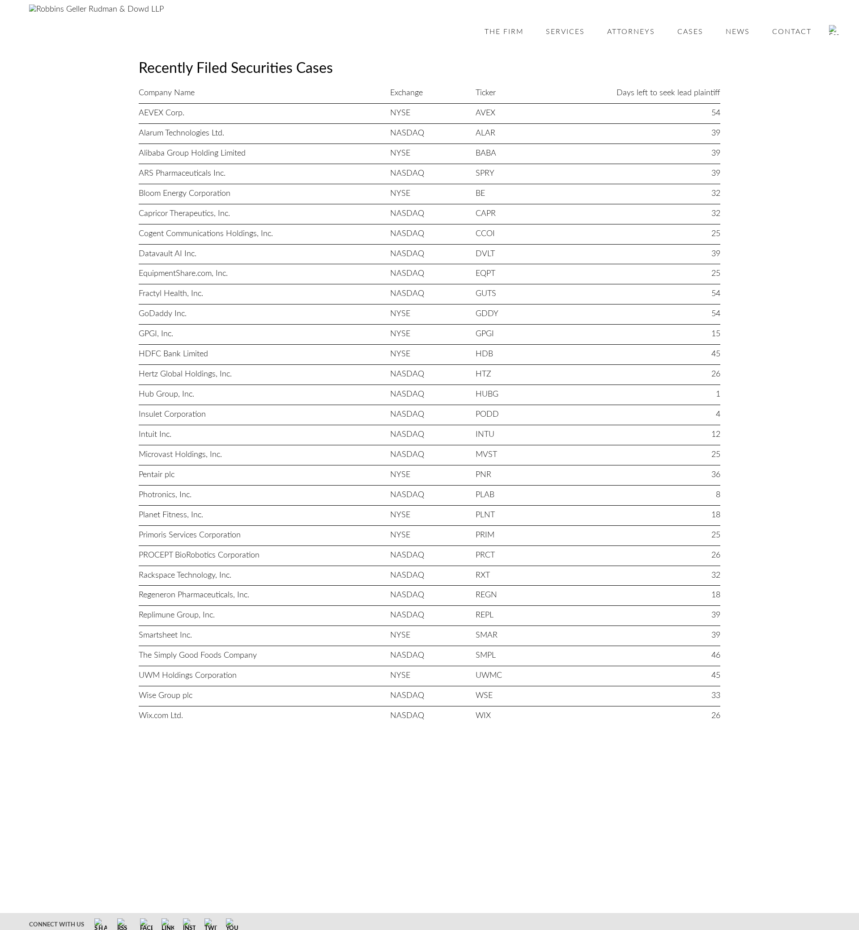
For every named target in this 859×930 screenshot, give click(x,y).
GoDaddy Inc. (163, 314)
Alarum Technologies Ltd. (181, 133)
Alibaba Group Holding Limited (192, 153)
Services (565, 31)
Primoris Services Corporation (190, 535)
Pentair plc (156, 475)
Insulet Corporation (172, 414)
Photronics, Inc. (165, 495)
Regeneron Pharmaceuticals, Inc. (194, 595)
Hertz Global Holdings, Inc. (185, 374)
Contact (792, 31)
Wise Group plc (165, 696)
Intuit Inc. (155, 435)
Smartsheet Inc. (165, 635)
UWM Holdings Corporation (188, 676)
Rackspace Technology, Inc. (185, 575)
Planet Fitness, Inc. (171, 515)
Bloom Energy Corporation (184, 194)
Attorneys (631, 31)
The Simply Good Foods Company (198, 655)
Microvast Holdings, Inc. (180, 455)
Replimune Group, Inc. (177, 615)
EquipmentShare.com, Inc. (183, 274)
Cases (690, 31)
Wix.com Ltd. (161, 716)
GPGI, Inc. (156, 334)
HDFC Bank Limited (173, 354)
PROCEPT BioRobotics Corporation (199, 555)
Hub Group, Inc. (166, 394)
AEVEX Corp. (161, 113)
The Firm (504, 31)
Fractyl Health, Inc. (171, 294)
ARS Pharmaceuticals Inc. (182, 173)
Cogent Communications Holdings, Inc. (206, 234)
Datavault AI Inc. (167, 254)
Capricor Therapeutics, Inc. (184, 214)
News (738, 31)
